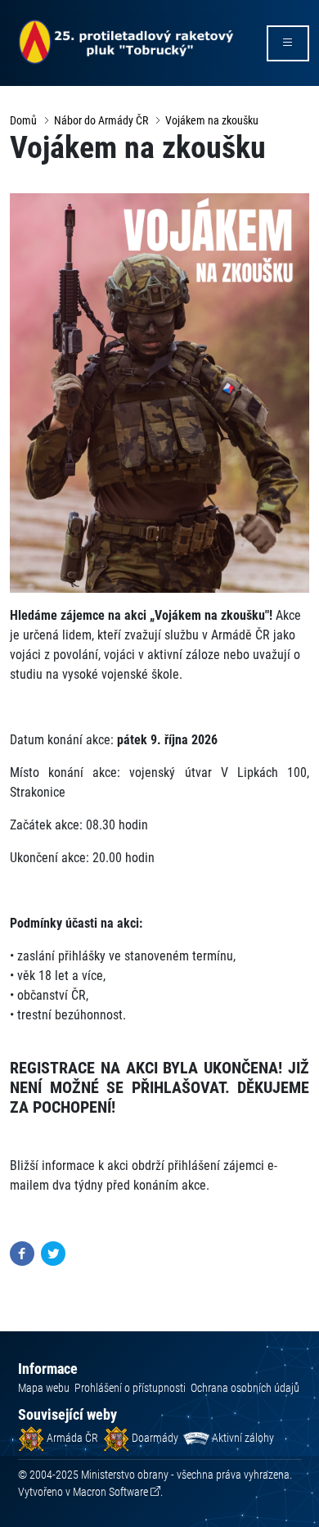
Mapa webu (44, 1387)
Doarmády (153, 1437)
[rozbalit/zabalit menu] (288, 43)
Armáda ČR (71, 1437)
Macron (110, 1491)
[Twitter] (53, 1252)
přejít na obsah (43, 12)
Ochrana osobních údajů (245, 1387)
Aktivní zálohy (241, 1437)
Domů (23, 120)
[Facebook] (22, 1252)
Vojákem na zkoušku (211, 120)
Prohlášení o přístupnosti (130, 1387)
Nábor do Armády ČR (101, 120)
